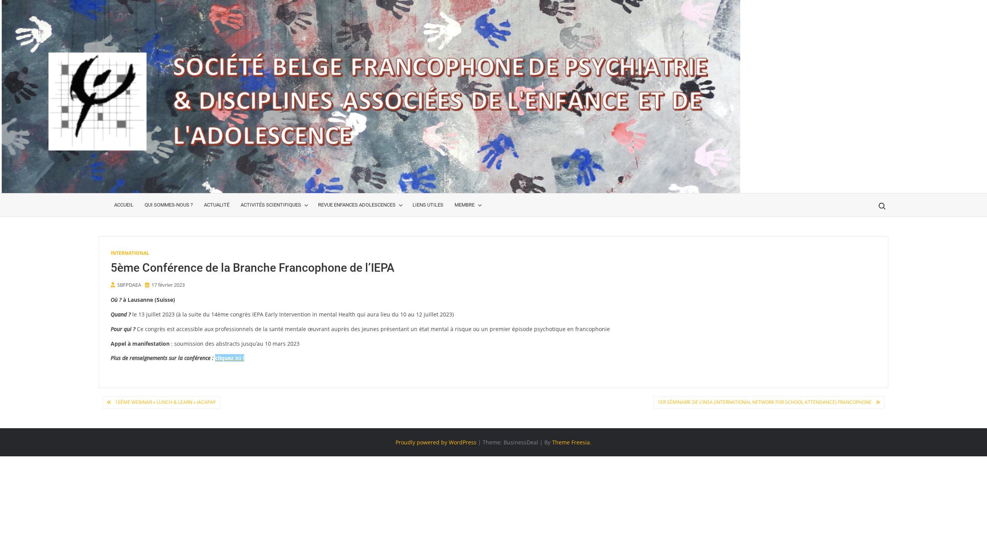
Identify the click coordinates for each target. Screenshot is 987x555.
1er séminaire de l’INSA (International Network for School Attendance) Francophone (765, 402)
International (130, 253)
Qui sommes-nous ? (169, 205)
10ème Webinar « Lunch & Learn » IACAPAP (165, 402)
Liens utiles (428, 205)
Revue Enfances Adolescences (357, 205)
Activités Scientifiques (271, 205)
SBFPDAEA (129, 284)
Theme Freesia (571, 442)
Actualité (216, 205)
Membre (465, 205)
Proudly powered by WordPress (436, 442)
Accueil (123, 205)
